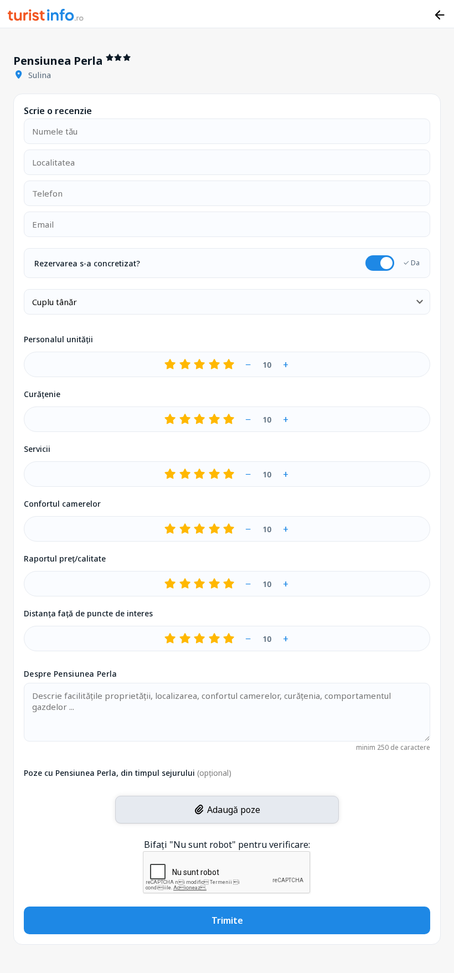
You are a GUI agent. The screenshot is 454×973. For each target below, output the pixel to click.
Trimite (227, 920)
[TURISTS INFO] (46, 16)
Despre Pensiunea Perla (70, 673)
